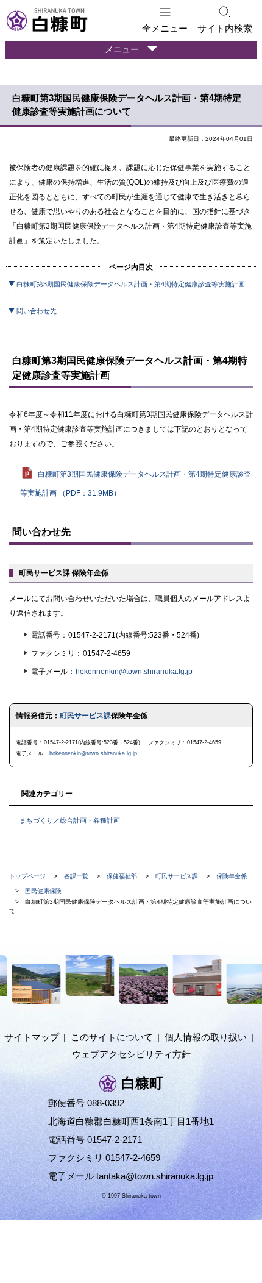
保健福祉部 (122, 876)
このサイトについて (112, 1037)
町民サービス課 (85, 715)
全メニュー (165, 28)
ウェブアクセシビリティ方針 (131, 1054)
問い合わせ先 (36, 311)
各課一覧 (76, 876)
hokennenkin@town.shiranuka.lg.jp (134, 671)
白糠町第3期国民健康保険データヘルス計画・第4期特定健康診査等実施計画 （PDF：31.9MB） (135, 483)
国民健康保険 (43, 890)
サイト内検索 (224, 28)
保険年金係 (231, 876)
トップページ (27, 876)
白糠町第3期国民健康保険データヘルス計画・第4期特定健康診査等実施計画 (130, 284)
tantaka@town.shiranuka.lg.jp (154, 1176)
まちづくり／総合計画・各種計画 (69, 820)
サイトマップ (31, 1037)
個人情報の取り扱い (206, 1037)
